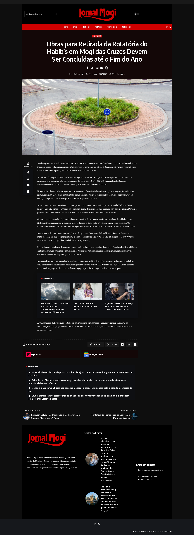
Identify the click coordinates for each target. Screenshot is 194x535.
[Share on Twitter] (92, 68)
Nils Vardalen (78, 74)
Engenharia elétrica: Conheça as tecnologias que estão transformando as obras (119, 306)
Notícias (97, 36)
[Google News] (86, 354)
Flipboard (36, 354)
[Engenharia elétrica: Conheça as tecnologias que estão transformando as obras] (119, 291)
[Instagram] (166, 27)
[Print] (106, 68)
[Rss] (170, 27)
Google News (96, 354)
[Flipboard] (28, 354)
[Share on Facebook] (87, 68)
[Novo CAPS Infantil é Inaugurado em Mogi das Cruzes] (87, 291)
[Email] (102, 68)
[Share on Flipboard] (97, 68)
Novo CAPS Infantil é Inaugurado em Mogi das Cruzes (85, 306)
